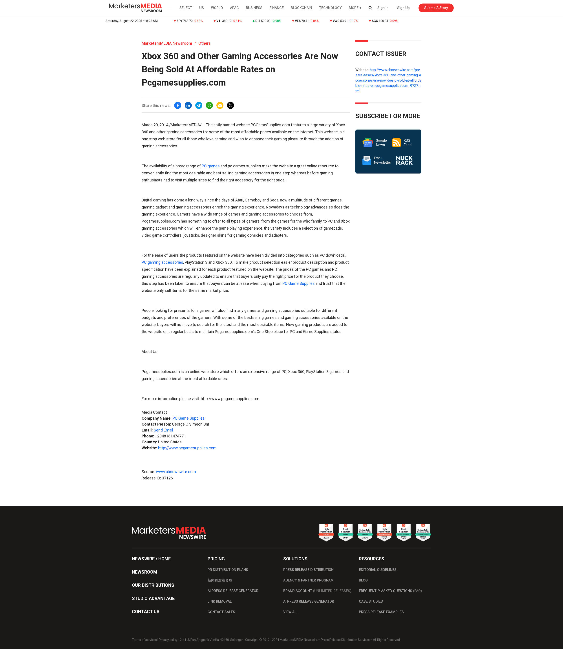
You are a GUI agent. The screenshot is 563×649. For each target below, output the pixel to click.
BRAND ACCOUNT (317, 591)
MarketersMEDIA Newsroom (167, 43)
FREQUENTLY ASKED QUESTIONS (390, 591)
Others (204, 43)
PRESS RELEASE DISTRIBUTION (308, 570)
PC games (211, 166)
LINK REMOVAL (220, 601)
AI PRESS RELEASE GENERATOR (233, 591)
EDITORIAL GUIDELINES (378, 570)
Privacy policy (168, 640)
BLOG (363, 580)
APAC (234, 8)
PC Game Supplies (298, 283)
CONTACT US (145, 611)
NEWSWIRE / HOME (151, 558)
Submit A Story (436, 8)
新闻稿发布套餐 (220, 580)
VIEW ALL (290, 612)
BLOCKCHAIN (301, 8)
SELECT (185, 8)
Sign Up (403, 8)
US (201, 8)
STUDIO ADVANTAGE (153, 598)
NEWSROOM (144, 572)
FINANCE (276, 8)
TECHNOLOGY (330, 8)
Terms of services (144, 640)
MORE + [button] (355, 8)
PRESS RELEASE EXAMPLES (381, 612)
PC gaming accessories (162, 262)
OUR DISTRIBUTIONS (153, 585)
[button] (169, 8)
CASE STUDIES (371, 601)
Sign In (382, 8)
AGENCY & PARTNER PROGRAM (308, 580)
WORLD (217, 8)
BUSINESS (254, 8)
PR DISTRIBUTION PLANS (228, 570)
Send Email (163, 430)
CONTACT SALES (221, 612)
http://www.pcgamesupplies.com (187, 448)
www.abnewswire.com (176, 471)
